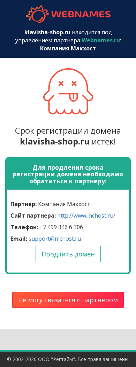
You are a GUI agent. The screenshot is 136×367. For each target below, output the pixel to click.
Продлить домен (68, 254)
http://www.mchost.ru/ (86, 215)
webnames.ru (68, 14)
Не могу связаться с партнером (68, 300)
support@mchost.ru (55, 238)
